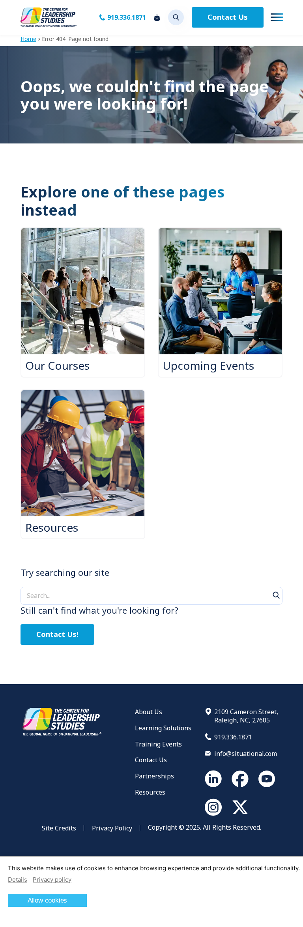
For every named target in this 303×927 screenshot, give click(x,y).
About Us (148, 711)
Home (28, 39)
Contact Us (228, 17)
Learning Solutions (163, 728)
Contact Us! (57, 634)
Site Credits (59, 828)
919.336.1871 (126, 17)
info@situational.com (245, 753)
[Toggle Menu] (276, 17)
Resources (150, 792)
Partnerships (154, 776)
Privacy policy (52, 879)
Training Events (158, 744)
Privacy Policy (112, 828)
